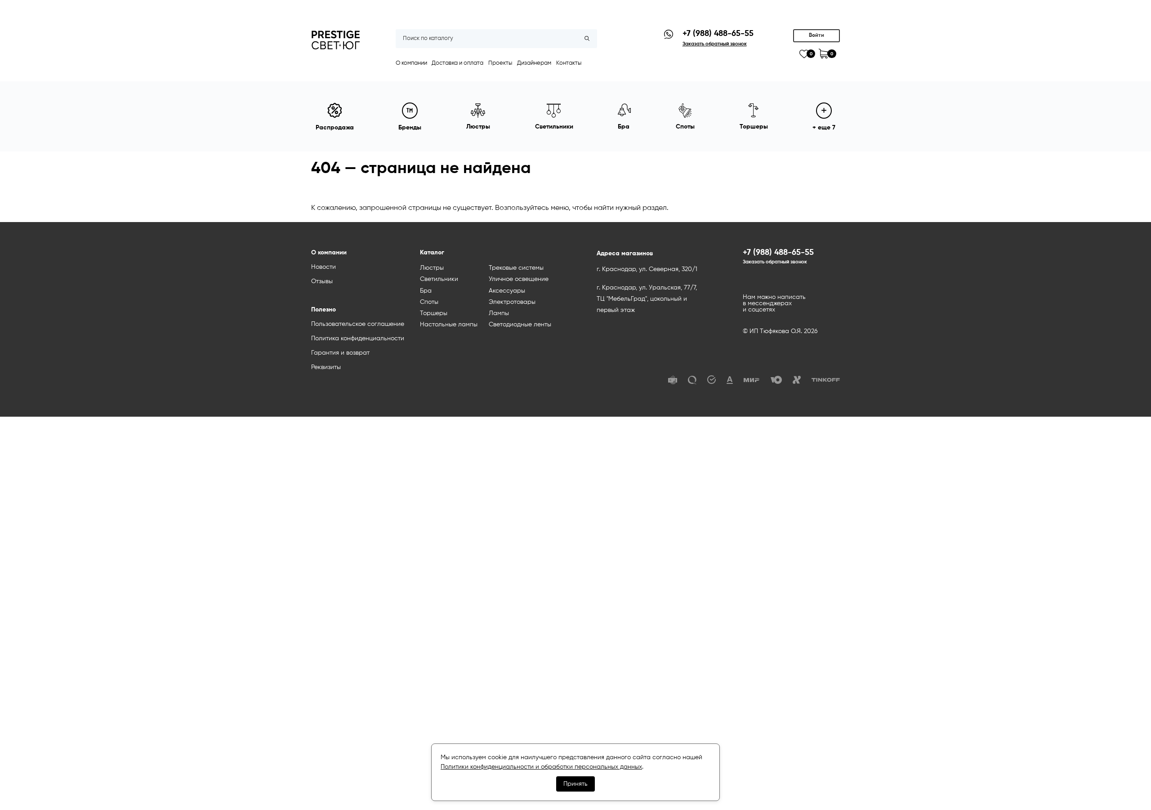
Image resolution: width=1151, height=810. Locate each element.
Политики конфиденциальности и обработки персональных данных (541, 767)
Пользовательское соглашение (357, 324)
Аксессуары (507, 291)
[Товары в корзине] (823, 54)
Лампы (499, 313)
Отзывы (322, 281)
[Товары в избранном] (804, 54)
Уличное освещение (519, 279)
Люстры (432, 268)
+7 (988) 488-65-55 (718, 34)
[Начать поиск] (587, 38)
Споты (429, 302)
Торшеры (433, 313)
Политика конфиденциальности (357, 338)
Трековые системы (516, 268)
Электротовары (512, 302)
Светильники (439, 279)
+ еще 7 (823, 128)
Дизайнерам (534, 63)
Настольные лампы (448, 324)
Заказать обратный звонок (775, 262)
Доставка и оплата (457, 63)
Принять (575, 784)
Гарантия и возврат (340, 353)
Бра (426, 291)
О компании (411, 63)
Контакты (568, 63)
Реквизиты (326, 367)
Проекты (500, 63)
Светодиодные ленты (520, 324)
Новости (323, 267)
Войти (816, 35)
